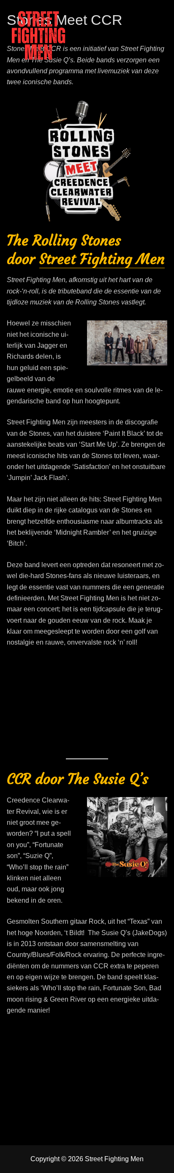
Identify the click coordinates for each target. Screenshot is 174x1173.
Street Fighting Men (102, 259)
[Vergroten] (139, 109)
